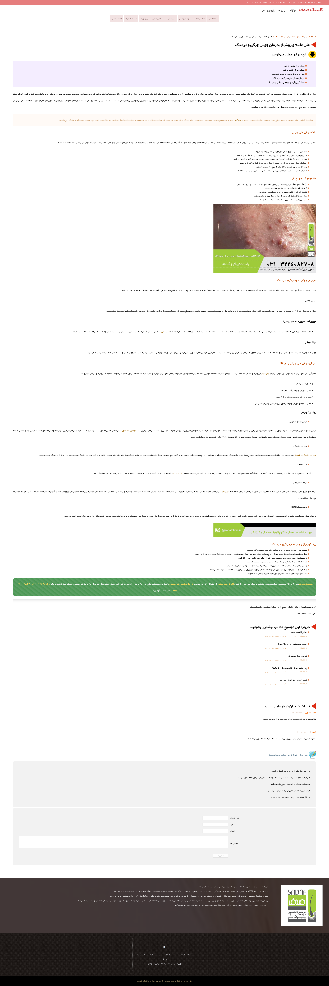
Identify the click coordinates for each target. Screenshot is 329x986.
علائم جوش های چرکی (293, 69)
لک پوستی (165, 332)
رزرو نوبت (144, 19)
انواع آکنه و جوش (298, 631)
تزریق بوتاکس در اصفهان (181, 583)
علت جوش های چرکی (294, 65)
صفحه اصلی (213, 19)
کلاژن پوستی (178, 473)
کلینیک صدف (306, 583)
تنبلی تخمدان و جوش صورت (293, 679)
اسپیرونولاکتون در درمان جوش (292, 643)
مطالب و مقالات (199, 19)
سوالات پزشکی (184, 19)
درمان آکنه (239, 120)
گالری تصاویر (156, 19)
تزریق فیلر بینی (226, 583)
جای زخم (225, 491)
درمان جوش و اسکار (281, 36)
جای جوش (265, 373)
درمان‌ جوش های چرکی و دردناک (288, 77)
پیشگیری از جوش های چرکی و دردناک (286, 82)
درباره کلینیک (170, 19)
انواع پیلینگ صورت (128, 430)
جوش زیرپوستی (270, 553)
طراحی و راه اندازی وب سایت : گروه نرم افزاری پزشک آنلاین (164, 981)
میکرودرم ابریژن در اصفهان (305, 455)
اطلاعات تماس (117, 19)
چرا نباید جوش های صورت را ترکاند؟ (289, 667)
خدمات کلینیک (131, 19)
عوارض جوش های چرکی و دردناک (288, 73)
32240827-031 (41, 583)
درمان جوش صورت (297, 655)
